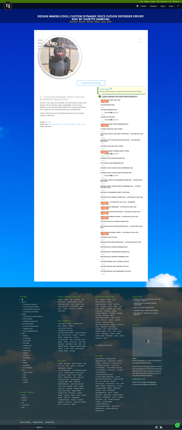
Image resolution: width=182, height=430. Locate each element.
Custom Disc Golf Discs (30, 304)
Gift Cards (26, 343)
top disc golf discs (114, 399)
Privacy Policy (49, 422)
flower (109, 309)
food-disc (99, 311)
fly (115, 309)
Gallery (25, 380)
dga (96, 381)
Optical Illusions (63, 306)
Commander (62, 368)
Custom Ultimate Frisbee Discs (104, 377)
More (171, 6)
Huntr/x (98, 315)
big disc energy (77, 363)
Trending (80, 309)
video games (62, 311)
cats (83, 299)
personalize (106, 397)
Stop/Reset (40, 49)
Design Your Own (80, 333)
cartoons (77, 299)
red (105, 329)
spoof (119, 333)
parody (113, 324)
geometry (112, 313)
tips (105, 399)
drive (122, 383)
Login (141, 1)
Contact (25, 382)
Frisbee (109, 388)
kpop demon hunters (102, 318)
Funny (80, 302)
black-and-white (101, 304)
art (114, 299)
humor (120, 313)
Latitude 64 (26, 348)
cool (110, 306)
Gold (74, 377)
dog (97, 309)
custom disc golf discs (154, 360)
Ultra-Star (68, 402)
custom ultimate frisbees (143, 363)
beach (110, 302)
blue (59, 366)
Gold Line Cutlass (63, 379)
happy (98, 22)
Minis (75, 344)
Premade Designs (63, 346)
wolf (105, 338)
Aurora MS (67, 363)
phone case (61, 388)
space (98, 333)
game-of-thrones (101, 313)
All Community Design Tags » (104, 345)
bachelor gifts (100, 358)
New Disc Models (118, 395)
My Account (164, 1)
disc (120, 306)
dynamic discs (111, 386)
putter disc (72, 393)
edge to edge (80, 372)
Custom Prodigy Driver (79, 370)
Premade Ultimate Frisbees (78, 346)
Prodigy (25, 353)
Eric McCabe (61, 375)
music (83, 304)
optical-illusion (108, 322)
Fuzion (60, 377)
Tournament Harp (63, 400)
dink (115, 306)
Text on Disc (99, 399)
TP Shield (73, 400)
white (60, 404)
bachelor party (111, 358)
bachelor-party (101, 302)
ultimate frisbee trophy (102, 406)
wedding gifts (99, 408)
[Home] (137, 7)
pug (104, 22)
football (107, 311)
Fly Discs (25, 355)
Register (147, 1)
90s (97, 299)
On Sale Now (27, 341)
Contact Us (152, 382)
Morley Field (107, 395)
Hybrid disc (76, 381)
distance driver (69, 372)
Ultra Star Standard (79, 402)
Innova (25, 363)
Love (72, 304)
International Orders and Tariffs (146, 310)
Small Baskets (79, 348)
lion (113, 318)
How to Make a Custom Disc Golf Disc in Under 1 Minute (147, 299)
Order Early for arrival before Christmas (145, 303)
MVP (84, 344)
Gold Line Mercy (75, 379)
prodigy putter (62, 393)
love (97, 320)
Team (24, 375)
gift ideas (98, 390)
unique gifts (115, 406)
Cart (170, 1)
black (85, 363)
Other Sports (74, 306)
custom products (101, 372)
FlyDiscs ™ (39, 427)
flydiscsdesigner (100, 388)
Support (153, 1)
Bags (59, 326)
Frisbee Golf (117, 388)
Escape (69, 375)
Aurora (60, 363)
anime (109, 299)
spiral (113, 333)
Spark (78, 395)
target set (67, 397)
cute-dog (74, 22)
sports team (100, 336)
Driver (60, 337)
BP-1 (63, 366)
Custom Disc (105, 363)
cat (97, 306)
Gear (71, 339)
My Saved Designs (28, 324)
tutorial (98, 401)
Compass (69, 368)
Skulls (82, 306)
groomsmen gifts (100, 392)
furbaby (90, 22)
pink (97, 327)
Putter (66, 348)
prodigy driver (76, 391)
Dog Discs (82, 335)
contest (119, 361)
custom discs (115, 365)
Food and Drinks (72, 302)
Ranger (79, 393)
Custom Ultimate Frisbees (31, 307)
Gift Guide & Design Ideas (30, 326)
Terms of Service (25, 422)
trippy (122, 336)
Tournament (76, 397)
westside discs (99, 411)
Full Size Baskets (63, 339)
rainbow (99, 329)
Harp (70, 381)
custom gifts (111, 370)
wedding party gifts (112, 408)
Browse (153, 6)
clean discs (80, 366)
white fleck (66, 404)
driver (103, 309)
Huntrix (106, 315)
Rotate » (40, 43)
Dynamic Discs (27, 345)
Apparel (25, 336)
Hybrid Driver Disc (63, 384)
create (143, 6)
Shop (163, 6)
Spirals (65, 309)
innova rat (98, 395)
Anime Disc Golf (28, 329)
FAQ (158, 1)
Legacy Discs (27, 350)
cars (71, 299)
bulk (67, 366)
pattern (120, 324)
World (74, 404)
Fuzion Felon (67, 377)
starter (83, 395)
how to (110, 392)
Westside (72, 351)
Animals (60, 299)
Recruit (60, 395)
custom (97, 363)
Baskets (65, 326)
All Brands (26, 365)
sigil (115, 331)
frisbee (80, 375)
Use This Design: (105, 89)
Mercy (76, 386)
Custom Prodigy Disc (64, 370)
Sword (60, 397)
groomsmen (111, 390)
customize (120, 370)
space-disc (105, 333)
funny (114, 311)
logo (118, 318)
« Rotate (40, 40)
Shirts (72, 348)
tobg (116, 336)
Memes (77, 304)
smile (110, 22)
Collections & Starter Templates (33, 316)
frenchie (82, 22)
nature (98, 322)
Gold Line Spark (62, 381)
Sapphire (66, 395)
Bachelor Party (78, 324)
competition (111, 361)
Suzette (48, 122)
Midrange (61, 344)
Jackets (66, 342)
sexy (110, 331)
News (24, 377)
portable (69, 388)
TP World (80, 400)
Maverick (69, 386)
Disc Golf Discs (66, 335)
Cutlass (60, 372)
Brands (71, 326)
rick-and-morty (113, 329)
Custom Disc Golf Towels (31, 312)
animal (103, 299)
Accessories (26, 338)
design (118, 377)
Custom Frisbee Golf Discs (114, 368)
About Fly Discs (28, 372)
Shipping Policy (38, 422)
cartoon (117, 304)
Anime (66, 299)
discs (117, 383)
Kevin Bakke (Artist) (64, 304)
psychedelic (112, 327)
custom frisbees (100, 370)
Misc (80, 344)
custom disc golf (116, 363)
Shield (73, 395)
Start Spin (40, 46)
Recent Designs (27, 319)
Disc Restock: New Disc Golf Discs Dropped (146, 313)
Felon (74, 375)
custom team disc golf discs (104, 374)
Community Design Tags (30, 321)
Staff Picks (72, 309)
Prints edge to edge (64, 391)
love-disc (104, 320)
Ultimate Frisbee (63, 351)
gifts (104, 390)
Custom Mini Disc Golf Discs (31, 309)
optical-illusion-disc (102, 324)
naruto (117, 320)
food (119, 309)
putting (114, 397)
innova (116, 392)
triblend (60, 402)
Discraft (75, 335)
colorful (104, 306)
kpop (112, 315)
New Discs (98, 397)
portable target (79, 388)
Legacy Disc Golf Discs (77, 384)
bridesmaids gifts (100, 361)
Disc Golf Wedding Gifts (30, 331)
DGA (24, 360)
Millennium (26, 358)
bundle (73, 366)
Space (60, 309)
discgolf (113, 381)
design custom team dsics (103, 379)
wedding (99, 338)
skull (120, 331)
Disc (100, 381)
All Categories (27, 368)
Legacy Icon (61, 386)
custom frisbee (100, 368)
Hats (83, 339)
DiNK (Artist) (61, 302)
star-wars (109, 336)
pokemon (104, 327)
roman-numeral (101, 331)
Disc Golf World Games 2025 (144, 307)
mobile (81, 386)
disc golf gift (110, 383)
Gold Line (80, 377)
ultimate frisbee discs (102, 404)
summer (120, 397)
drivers (103, 386)
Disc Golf (106, 381)
